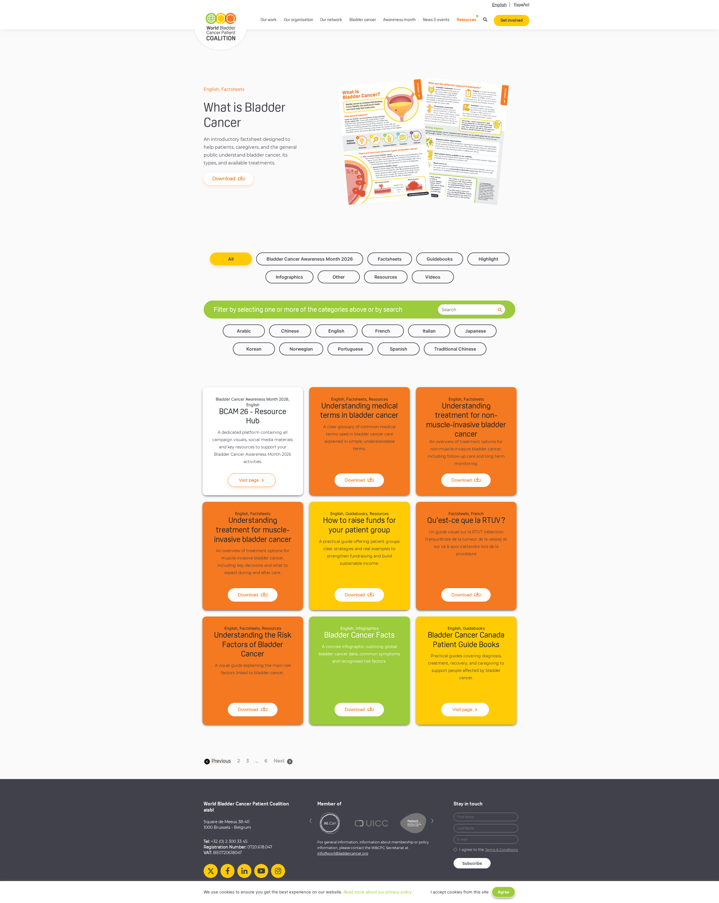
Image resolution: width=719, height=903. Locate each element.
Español (521, 4)
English (499, 4)
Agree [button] (503, 892)
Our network (331, 20)
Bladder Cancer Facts (359, 636)
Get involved (511, 21)
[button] (310, 820)
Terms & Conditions (501, 850)
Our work (269, 20)
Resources (466, 20)
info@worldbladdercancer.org (342, 853)
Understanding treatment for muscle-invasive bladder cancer (253, 530)
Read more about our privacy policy (377, 892)
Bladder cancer (362, 20)
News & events (436, 20)
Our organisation (298, 20)
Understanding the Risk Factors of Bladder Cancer (252, 645)
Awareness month (399, 20)
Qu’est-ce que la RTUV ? (466, 521)
